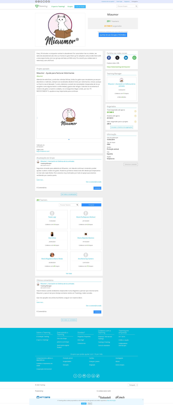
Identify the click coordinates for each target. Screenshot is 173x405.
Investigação (119, 358)
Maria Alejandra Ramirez (85, 238)
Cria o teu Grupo (62, 338)
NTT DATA (122, 336)
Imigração (92, 365)
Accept (84, 403)
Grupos (70, 6)
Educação (66, 365)
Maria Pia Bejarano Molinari (85, 217)
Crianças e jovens (94, 361)
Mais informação (111, 400)
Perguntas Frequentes (84, 336)
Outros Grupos (120, 365)
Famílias (91, 358)
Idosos (118, 361)
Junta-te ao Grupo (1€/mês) (113, 34)
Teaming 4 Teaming (104, 342)
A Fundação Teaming (42, 336)
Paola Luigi (52, 217)
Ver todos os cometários (69, 320)
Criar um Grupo (80, 6)
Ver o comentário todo (93, 182)
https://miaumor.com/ (43, 151)
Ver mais (69, 274)
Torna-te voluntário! (104, 345)
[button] (135, 111)
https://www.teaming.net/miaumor (118, 67)
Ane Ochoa (52, 238)
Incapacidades (67, 361)
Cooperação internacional (44, 369)
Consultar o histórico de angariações (121, 127)
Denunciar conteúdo (131, 164)
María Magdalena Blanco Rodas (52, 259)
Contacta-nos (82, 343)
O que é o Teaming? (58, 6)
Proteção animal (68, 358)
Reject (89, 403)
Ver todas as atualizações (68, 194)
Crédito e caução (124, 340)
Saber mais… (40, 180)
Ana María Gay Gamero (86, 259)
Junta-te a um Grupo (63, 342)
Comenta (97, 188)
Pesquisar (91, 205)
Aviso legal (81, 340)
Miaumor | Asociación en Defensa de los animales (57, 161)
